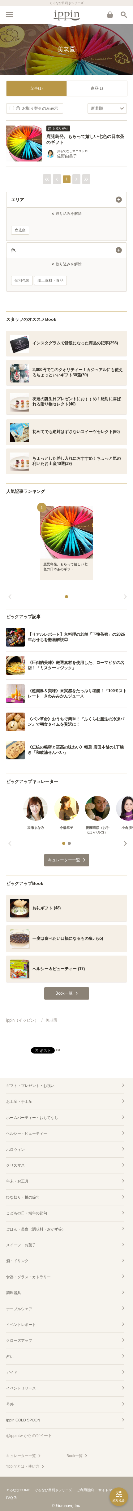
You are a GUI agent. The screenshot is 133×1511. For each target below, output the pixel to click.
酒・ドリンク (17, 1261)
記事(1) (37, 88)
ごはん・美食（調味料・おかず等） (36, 1229)
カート (110, 14)
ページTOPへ (66, 1035)
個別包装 (22, 280)
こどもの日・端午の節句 (26, 1213)
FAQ (9, 1498)
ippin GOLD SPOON (23, 1420)
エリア (17, 199)
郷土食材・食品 (50, 280)
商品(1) (97, 88)
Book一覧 (74, 1456)
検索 (124, 14)
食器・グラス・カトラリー (28, 1277)
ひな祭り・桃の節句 (23, 1197)
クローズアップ (19, 1340)
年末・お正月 (17, 1181)
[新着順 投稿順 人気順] (107, 108)
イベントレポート (21, 1325)
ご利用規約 (85, 1490)
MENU (9, 14)
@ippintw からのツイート (29, 1435)
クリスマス (15, 1165)
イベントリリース (21, 1388)
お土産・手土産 (19, 1101)
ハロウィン (15, 1149)
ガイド (11, 1372)
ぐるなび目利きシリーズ (53, 1490)
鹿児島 (20, 230)
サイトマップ (108, 1490)
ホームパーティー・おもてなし (32, 1118)
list (58, 1050)
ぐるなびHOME (18, 1490)
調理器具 (13, 1293)
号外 (10, 1404)
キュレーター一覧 (21, 1456)
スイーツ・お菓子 (21, 1245)
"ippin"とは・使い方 (22, 1466)
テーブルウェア (19, 1309)
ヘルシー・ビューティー (26, 1133)
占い (10, 1356)
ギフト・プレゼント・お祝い (30, 1086)
